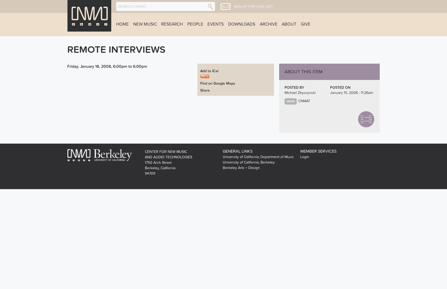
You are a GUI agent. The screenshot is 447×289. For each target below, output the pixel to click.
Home (122, 24)
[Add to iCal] (204, 76)
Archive (269, 24)
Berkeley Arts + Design (241, 168)
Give (305, 24)
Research (172, 24)
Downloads (241, 24)
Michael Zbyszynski (300, 93)
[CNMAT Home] (89, 16)
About (289, 24)
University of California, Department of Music (258, 157)
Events (215, 24)
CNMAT (304, 101)
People (195, 24)
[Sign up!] (225, 6)
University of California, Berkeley (249, 162)
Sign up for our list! (253, 7)
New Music (145, 24)
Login (304, 157)
